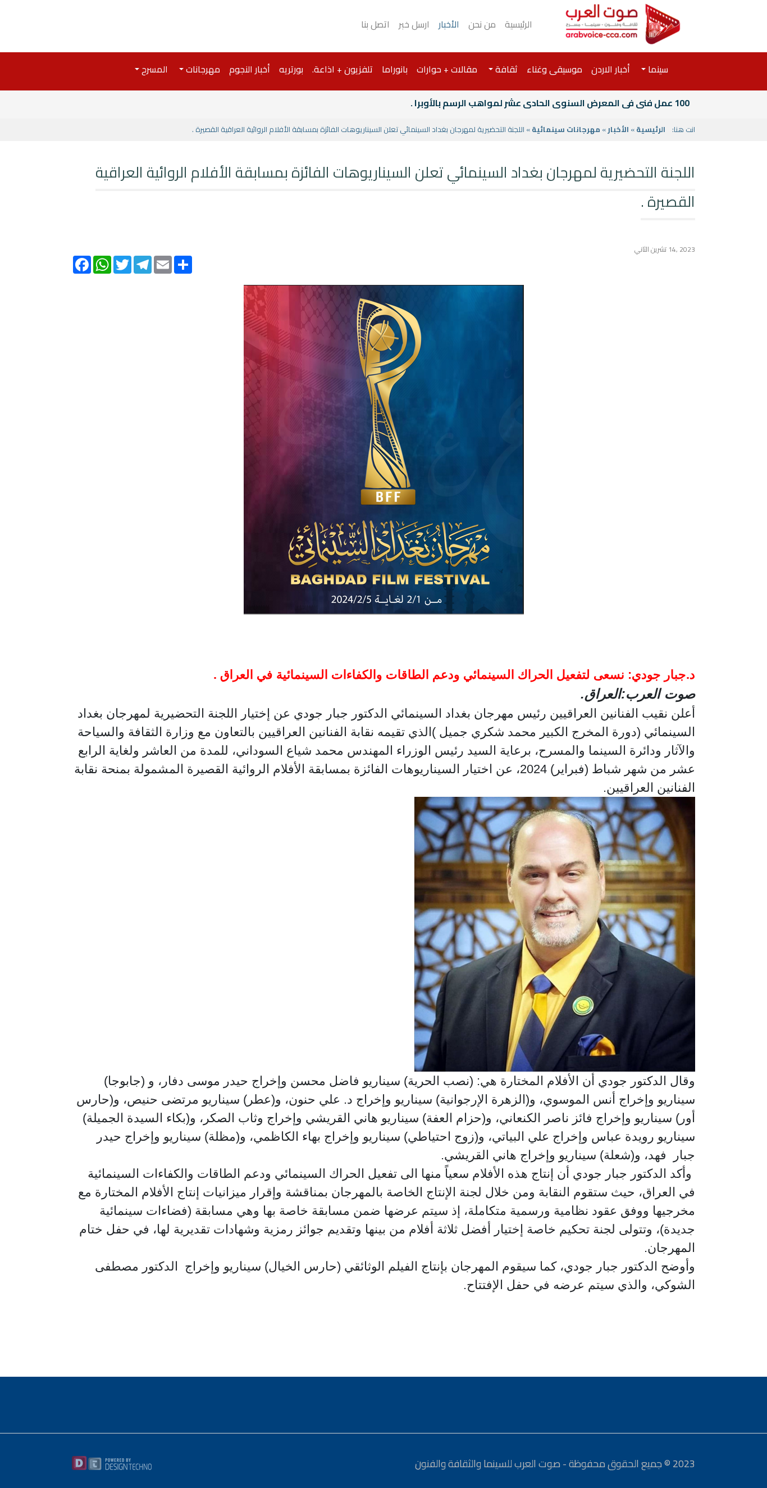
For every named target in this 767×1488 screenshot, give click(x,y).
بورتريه (291, 69)
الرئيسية (518, 24)
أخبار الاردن (610, 69)
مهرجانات (202, 69)
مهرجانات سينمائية (566, 129)
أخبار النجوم (249, 69)
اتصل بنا (375, 24)
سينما (657, 69)
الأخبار (449, 24)
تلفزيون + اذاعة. (342, 69)
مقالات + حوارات (447, 69)
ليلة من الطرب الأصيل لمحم (635, 102)
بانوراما (395, 69)
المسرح (153, 69)
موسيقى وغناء (554, 69)
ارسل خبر (414, 24)
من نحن (482, 24)
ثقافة (505, 69)
